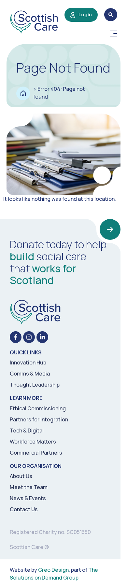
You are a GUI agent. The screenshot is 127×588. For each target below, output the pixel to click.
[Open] (113, 33)
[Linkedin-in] (42, 337)
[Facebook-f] (15, 337)
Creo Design (53, 569)
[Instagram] (29, 337)
